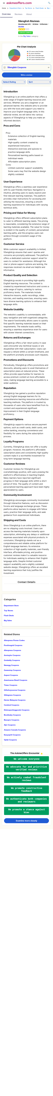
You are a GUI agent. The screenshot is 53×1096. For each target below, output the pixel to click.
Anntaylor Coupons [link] (12, 655)
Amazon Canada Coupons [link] (15, 730)
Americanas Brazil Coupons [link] (15, 680)
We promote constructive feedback (26, 789)
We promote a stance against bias (26, 811)
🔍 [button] (49, 3)
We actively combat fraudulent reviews (26, 779)
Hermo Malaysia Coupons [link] (15, 700)
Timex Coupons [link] (10, 685)
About (29, 14)
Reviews (18, 14)
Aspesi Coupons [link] (11, 675)
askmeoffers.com (19, 3)
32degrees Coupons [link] (12, 695)
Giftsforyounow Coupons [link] (14, 690)
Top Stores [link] (28, 8)
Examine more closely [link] (26, 820)
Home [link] (4, 8)
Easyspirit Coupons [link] (12, 735)
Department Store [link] (15, 8)
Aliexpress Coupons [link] (12, 650)
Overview (6, 14)
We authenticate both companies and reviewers (26, 800)
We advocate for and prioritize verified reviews (26, 768)
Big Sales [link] (27, 36)
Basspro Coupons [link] (11, 720)
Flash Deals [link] (39, 8)
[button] (4, 3)
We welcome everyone (26, 758)
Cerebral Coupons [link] (11, 705)
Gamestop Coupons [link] (12, 670)
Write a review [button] (26, 75)
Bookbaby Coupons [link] (12, 715)
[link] (9, 26)
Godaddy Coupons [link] (12, 660)
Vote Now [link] (21, 26)
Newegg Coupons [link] (11, 665)
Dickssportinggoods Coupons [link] (16, 710)
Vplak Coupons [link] (10, 740)
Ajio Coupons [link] (10, 725)
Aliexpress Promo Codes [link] (14, 640)
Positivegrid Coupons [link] (13, 645)
